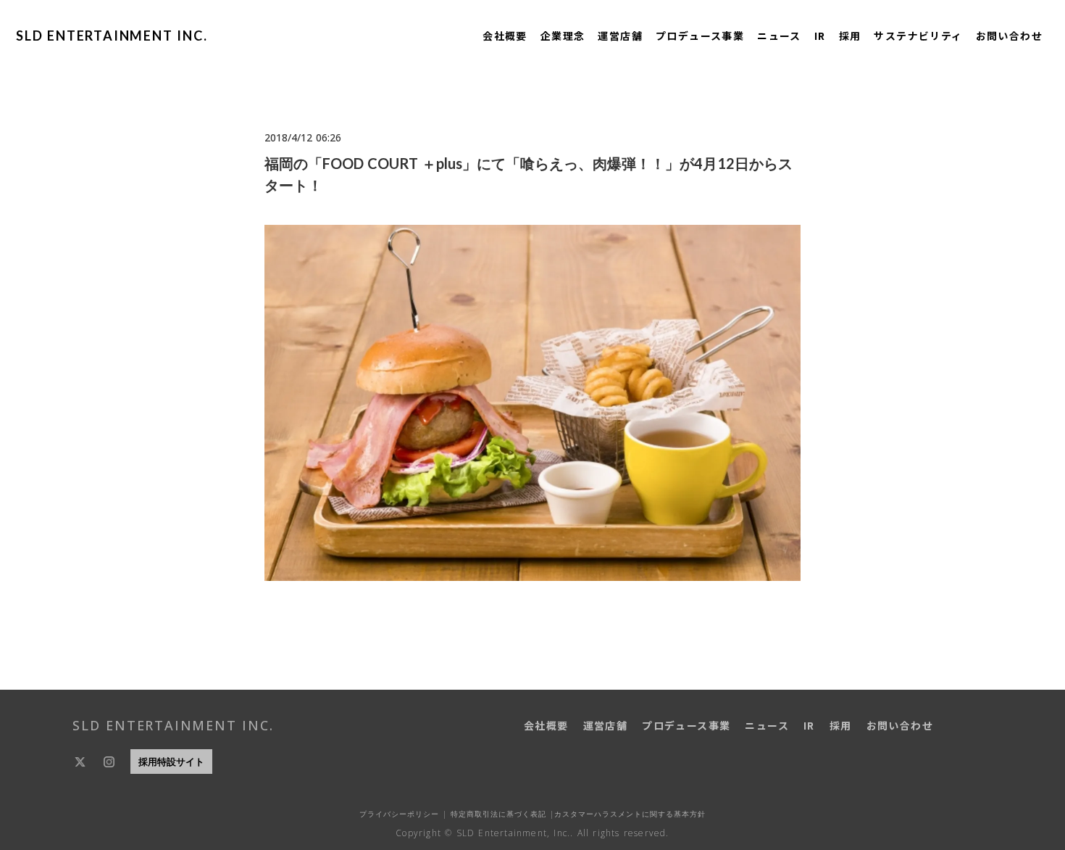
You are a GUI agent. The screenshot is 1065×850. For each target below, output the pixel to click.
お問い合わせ (1009, 35)
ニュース (779, 35)
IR (820, 35)
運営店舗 (620, 35)
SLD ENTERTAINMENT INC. (112, 36)
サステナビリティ (918, 35)
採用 (850, 35)
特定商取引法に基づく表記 (496, 814)
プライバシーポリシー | (403, 814)
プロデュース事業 (700, 35)
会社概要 (505, 35)
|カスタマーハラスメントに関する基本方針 (626, 814)
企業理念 (562, 35)
